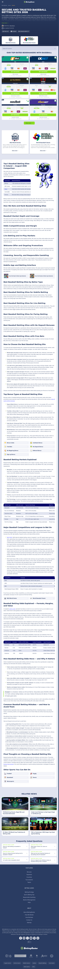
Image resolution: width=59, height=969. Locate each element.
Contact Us (29, 920)
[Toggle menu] (2, 1)
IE (28, 942)
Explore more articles (9, 764)
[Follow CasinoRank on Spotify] (34, 938)
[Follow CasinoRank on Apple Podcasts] (37, 938)
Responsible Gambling (29, 897)
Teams (29, 882)
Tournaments (29, 880)
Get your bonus (15, 71)
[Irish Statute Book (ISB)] (20, 955)
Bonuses (29, 872)
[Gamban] (31, 955)
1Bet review (15, 74)
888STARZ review (43, 95)
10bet (6, 189)
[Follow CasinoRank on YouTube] (30, 938)
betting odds (12, 608)
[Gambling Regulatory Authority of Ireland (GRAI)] (8, 955)
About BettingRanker (29, 912)
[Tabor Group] (37, 955)
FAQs (29, 902)
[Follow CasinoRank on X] (27, 938)
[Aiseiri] (44, 955)
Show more (28, 123)
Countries (29, 877)
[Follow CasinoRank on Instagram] (24, 938)
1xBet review (43, 74)
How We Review (29, 915)
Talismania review (15, 95)
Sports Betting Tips (29, 894)
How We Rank (29, 917)
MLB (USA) (9, 537)
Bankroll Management (29, 900)
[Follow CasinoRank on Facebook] (20, 938)
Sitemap (29, 922)
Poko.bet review (43, 117)
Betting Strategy (29, 892)
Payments (29, 874)
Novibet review (15, 117)
